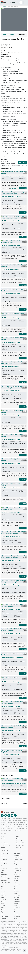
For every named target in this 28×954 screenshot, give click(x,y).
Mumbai (3, 861)
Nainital (3, 905)
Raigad (3, 909)
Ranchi (16, 912)
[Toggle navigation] (25, 2)
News (2, 841)
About (4, 34)
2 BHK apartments (13, 113)
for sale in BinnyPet (10, 269)
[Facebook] (2, 815)
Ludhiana (16, 899)
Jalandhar (3, 895)
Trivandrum (17, 916)
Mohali (16, 878)
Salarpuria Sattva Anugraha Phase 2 (10, 540)
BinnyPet (3, 45)
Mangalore (17, 901)
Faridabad (16, 857)
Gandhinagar (4, 876)
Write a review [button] (22, 162)
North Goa (3, 884)
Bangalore (3, 6)
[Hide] (2, 172)
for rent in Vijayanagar (13, 783)
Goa (15, 882)
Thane (15, 861)
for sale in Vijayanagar (10, 390)
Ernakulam (17, 891)
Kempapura (4, 58)
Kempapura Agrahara (15, 53)
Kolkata (3, 872)
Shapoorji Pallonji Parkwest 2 (9, 273)
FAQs (17, 836)
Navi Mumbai (4, 864)
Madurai (3, 901)
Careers (3, 838)
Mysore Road (9, 45)
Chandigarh (17, 876)
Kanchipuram (17, 895)
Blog (17, 838)
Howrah (16, 872)
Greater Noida (18, 855)
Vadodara (3, 918)
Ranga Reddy (17, 868)
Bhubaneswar (4, 889)
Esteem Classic (5, 661)
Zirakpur (16, 880)
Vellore (16, 918)
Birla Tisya (4, 419)
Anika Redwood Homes (7, 394)
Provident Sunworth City (7, 200)
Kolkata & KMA (18, 870)
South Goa (17, 884)
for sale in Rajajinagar (10, 245)
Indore (2, 893)
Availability (21, 785)
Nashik (16, 905)
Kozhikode (17, 897)
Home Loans (4, 843)
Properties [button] (21, 34)
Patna (2, 907)
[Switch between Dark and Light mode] (24, 950)
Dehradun (3, 891)
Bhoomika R (13, 188)
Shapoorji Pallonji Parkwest (8, 370)
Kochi (2, 897)
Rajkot (2, 912)
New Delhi (17, 853)
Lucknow (3, 899)
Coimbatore (17, 889)
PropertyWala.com (13, 947)
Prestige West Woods (7, 758)
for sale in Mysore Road (12, 176)
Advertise (18, 847)
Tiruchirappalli (4, 916)
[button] (20, 2)
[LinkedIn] (8, 815)
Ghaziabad (4, 859)
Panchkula (4, 880)
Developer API (20, 843)
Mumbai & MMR (18, 859)
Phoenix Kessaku (6, 249)
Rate (11, 178)
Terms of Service (5, 845)
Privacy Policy (20, 845)
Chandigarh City (5, 878)
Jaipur (15, 893)
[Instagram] (12, 815)
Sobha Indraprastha (6, 685)
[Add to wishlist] (14, 172)
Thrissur (16, 914)
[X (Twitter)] (5, 815)
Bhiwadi (3, 887)
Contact (24, 188)
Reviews (12, 34)
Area (3, 178)
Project (3, 199)
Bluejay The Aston (6, 491)
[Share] (26, 172)
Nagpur (16, 903)
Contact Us (19, 841)
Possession (22, 178)
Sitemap (3, 847)
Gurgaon (3, 857)
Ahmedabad (4, 874)
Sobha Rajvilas (5, 297)
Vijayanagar (9, 47)
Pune (2, 870)
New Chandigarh (5, 882)
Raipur (16, 909)
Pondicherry (17, 907)
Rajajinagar (3, 47)
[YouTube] (15, 815)
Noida (2, 855)
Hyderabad (17, 866)
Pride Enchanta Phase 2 (8, 710)
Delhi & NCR (4, 853)
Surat (2, 914)
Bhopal (16, 887)
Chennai (3, 866)
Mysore (3, 903)
